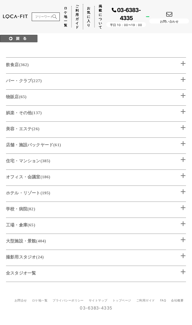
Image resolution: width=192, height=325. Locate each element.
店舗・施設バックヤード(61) (33, 144)
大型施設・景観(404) (26, 241)
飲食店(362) (17, 64)
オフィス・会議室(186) (28, 177)
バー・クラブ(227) (24, 80)
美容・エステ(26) (23, 128)
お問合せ (20, 300)
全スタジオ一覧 (21, 273)
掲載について (100, 16)
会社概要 (177, 300)
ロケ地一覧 (65, 16)
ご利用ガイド (77, 16)
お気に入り (88, 16)
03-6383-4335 (96, 307)
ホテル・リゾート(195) (28, 193)
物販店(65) (16, 96)
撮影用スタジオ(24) (25, 257)
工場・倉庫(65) (20, 225)
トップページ (121, 300)
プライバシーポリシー (68, 300)
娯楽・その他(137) (24, 112)
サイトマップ (98, 300)
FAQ (163, 300)
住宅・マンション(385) (28, 160)
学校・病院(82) (20, 209)
